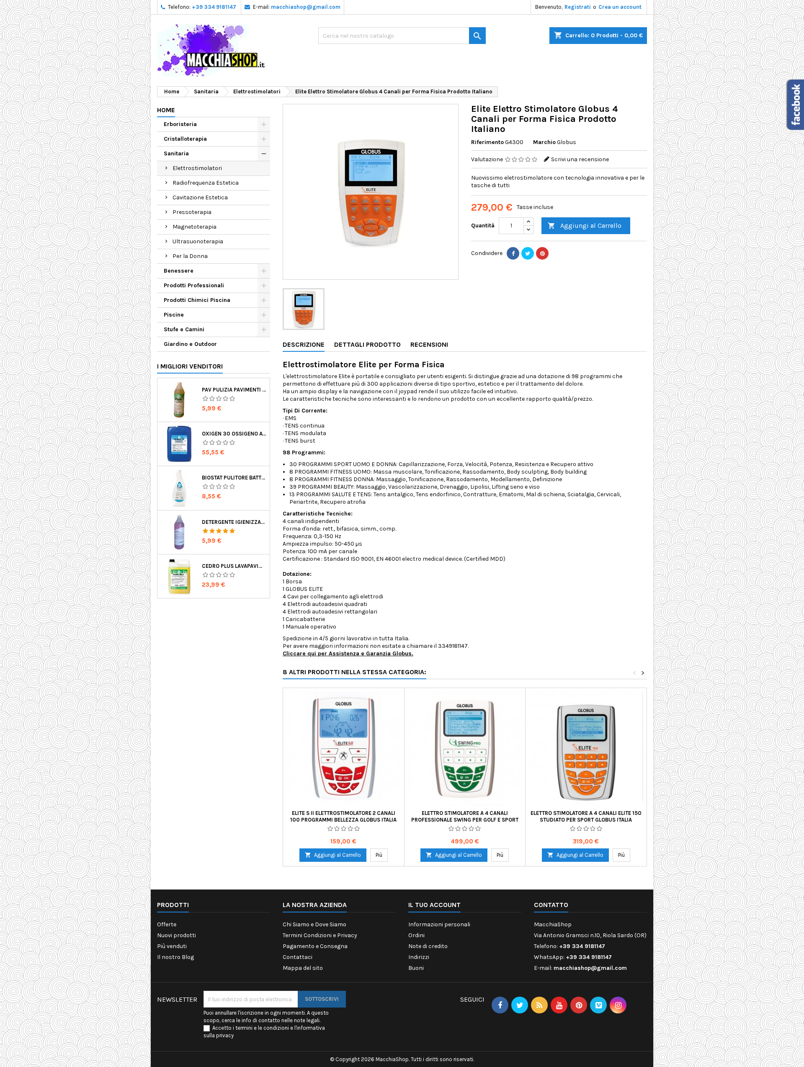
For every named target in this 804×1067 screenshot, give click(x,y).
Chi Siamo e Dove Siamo (314, 924)
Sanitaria (176, 153)
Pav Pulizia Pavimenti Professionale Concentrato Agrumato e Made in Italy (234, 390)
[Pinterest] (542, 253)
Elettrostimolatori (197, 168)
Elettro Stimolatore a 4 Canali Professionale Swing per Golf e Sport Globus (464, 820)
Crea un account (620, 7)
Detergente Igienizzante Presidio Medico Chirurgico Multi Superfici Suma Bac (234, 522)
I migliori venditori (190, 366)
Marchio (544, 142)
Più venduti (172, 946)
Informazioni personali (439, 924)
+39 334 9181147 (214, 7)
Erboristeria (180, 124)
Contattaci (297, 957)
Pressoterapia (192, 212)
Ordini (416, 935)
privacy (225, 1035)
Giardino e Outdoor (190, 344)
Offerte (166, 924)
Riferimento (487, 142)
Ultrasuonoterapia (198, 241)
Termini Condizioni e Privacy (320, 935)
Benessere (178, 270)
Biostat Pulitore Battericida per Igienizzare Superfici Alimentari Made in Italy (234, 477)
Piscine (174, 314)
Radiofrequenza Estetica (206, 182)
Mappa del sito (303, 968)
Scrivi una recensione (580, 159)
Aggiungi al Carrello (584, 225)
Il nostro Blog (175, 957)
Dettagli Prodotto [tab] (367, 344)
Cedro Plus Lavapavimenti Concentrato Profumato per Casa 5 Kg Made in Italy (234, 566)
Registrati (577, 7)
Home (166, 110)
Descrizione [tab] (304, 344)
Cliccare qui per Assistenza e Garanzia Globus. (348, 653)
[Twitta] (527, 253)
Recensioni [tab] (429, 344)
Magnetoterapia (194, 226)
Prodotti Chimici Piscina (197, 300)
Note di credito (428, 946)
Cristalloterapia (185, 138)
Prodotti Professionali (194, 285)
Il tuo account (434, 905)
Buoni (416, 968)
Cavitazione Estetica (200, 197)
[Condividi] (513, 253)
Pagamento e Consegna (315, 946)
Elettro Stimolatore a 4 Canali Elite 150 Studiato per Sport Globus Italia (586, 816)
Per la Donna (190, 256)
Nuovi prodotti (176, 935)
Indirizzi (418, 957)
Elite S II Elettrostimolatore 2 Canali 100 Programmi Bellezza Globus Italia (343, 816)
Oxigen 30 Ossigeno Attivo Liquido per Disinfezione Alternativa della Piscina (234, 433)
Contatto (551, 905)
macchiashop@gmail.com (305, 7)
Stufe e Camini (184, 329)
